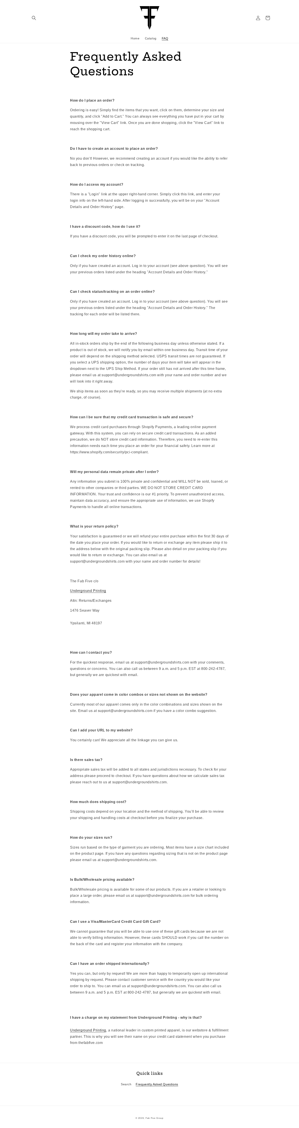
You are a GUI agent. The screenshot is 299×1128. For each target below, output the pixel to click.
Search (126, 1084)
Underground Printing (88, 591)
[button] (34, 18)
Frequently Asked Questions (157, 1084)
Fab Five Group (155, 1118)
